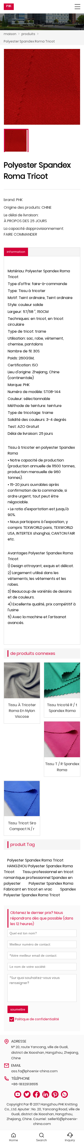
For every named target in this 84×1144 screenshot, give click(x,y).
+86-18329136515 (24, 1084)
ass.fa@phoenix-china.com (34, 1071)
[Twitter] (27, 1094)
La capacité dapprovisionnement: (34, 228)
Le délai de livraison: (21, 215)
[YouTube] (17, 1094)
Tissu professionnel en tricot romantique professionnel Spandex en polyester (39, 877)
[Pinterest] (55, 1094)
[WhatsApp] (64, 1094)
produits (28, 34)
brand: (9, 199)
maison (10, 34)
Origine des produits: (22, 207)
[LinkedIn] (45, 1094)
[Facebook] (36, 1094)
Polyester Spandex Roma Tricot (29, 41)
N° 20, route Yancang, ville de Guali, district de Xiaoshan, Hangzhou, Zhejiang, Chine (45, 1052)
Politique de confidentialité (37, 1019)
